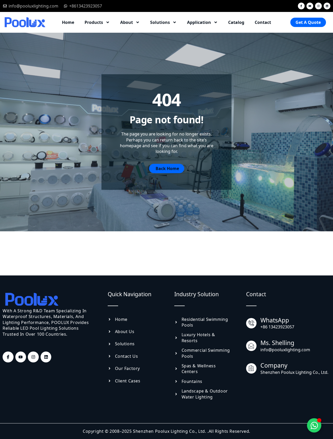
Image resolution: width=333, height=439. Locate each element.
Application (199, 22)
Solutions (160, 22)
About (126, 22)
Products (94, 22)
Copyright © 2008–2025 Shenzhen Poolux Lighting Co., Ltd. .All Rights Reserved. (166, 431)
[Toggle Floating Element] (314, 425)
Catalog (236, 22)
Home (68, 22)
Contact (263, 22)
